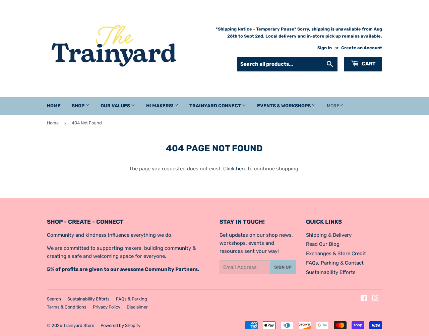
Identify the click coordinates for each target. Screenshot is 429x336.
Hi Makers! (160, 106)
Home (54, 106)
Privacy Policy (106, 307)
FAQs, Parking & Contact (335, 263)
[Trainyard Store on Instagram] (375, 299)
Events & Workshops (284, 106)
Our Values (116, 106)
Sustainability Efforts (331, 272)
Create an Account (361, 47)
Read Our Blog (323, 244)
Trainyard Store (78, 325)
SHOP (78, 106)
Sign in (324, 47)
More (333, 106)
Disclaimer (137, 307)
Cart (368, 64)
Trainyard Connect (215, 106)
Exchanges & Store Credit (336, 253)
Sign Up (283, 267)
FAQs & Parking (131, 298)
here (241, 169)
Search (54, 298)
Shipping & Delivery (329, 235)
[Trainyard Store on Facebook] (363, 299)
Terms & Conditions (66, 307)
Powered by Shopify (120, 325)
